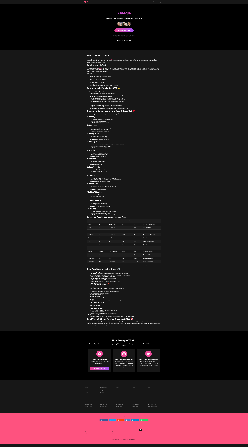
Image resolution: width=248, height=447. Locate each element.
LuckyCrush (102, 390)
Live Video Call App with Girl (90, 408)
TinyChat (134, 390)
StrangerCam (150, 390)
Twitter (113, 420)
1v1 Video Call (103, 408)
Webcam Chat (135, 406)
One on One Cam (135, 404)
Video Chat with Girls (136, 401)
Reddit (121, 420)
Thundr (86, 387)
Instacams (118, 390)
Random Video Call (120, 401)
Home (147, 2)
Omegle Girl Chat (88, 404)
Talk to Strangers (103, 401)
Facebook (104, 420)
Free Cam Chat (103, 404)
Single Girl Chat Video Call (153, 401)
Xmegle (86, 392)
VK (128, 420)
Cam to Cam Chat (119, 404)
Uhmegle (102, 392)
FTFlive (86, 390)
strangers (111, 59)
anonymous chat (152, 265)
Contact (86, 433)
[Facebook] (140, 430)
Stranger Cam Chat (104, 406)
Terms (113, 431)
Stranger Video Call (136, 408)
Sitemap (113, 433)
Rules (86, 429)
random (100, 68)
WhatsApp (145, 420)
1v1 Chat (86, 401)
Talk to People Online (152, 404)
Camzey (133, 387)
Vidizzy (117, 387)
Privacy (113, 429)
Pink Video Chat (103, 387)
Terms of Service (126, 36)
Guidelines (152, 2)
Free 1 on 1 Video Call (89, 406)
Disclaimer (87, 431)
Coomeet (149, 387)
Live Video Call (119, 408)
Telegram (135, 420)
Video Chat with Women (152, 406)
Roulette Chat (119, 406)
